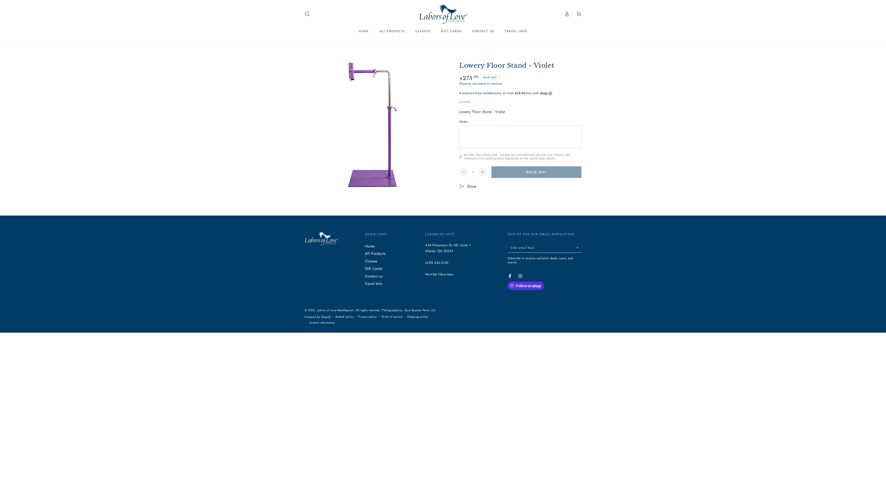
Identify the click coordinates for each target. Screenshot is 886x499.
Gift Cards (373, 268)
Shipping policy (417, 317)
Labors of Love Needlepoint (335, 310)
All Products (375, 253)
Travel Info (374, 283)
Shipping (465, 84)
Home (370, 246)
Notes (463, 121)
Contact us (374, 276)
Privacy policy (367, 317)
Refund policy (344, 317)
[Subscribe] (578, 247)
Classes (371, 261)
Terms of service (392, 317)
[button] (307, 14)
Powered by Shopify (318, 317)
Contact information (322, 323)
